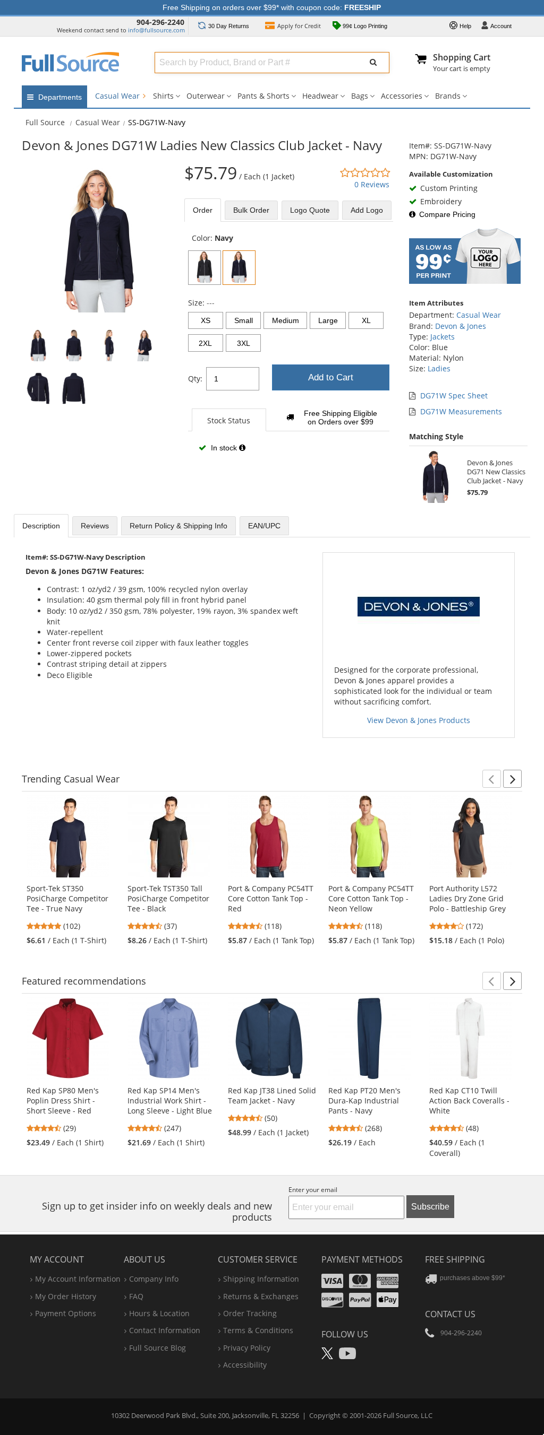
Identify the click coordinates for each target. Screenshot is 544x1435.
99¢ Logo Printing (364, 26)
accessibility (245, 1365)
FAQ (136, 1296)
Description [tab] (41, 525)
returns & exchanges (261, 1296)
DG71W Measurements (461, 411)
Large (328, 320)
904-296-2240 (160, 22)
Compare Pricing (447, 214)
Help (464, 26)
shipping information (261, 1279)
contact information (164, 1330)
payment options (65, 1313)
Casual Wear (118, 96)
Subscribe (430, 1206)
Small (243, 320)
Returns (228, 26)
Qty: (195, 378)
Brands (448, 96)
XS (205, 320)
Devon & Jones (460, 326)
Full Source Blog (157, 1348)
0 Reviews (371, 184)
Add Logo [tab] (367, 210)
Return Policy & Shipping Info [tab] (178, 525)
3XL (243, 343)
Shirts (163, 96)
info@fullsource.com (156, 30)
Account (501, 26)
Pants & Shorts (263, 96)
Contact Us (450, 1314)
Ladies (439, 368)
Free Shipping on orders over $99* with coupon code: (272, 7)
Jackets (442, 337)
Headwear (320, 96)
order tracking (250, 1313)
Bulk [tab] (251, 210)
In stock (224, 447)
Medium (285, 320)
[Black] (204, 267)
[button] (491, 779)
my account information (78, 1279)
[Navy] (239, 267)
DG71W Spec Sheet (454, 395)
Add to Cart (330, 377)
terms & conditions (258, 1330)
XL (366, 320)
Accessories (401, 96)
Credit (299, 26)
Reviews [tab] (95, 525)
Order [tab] (202, 210)
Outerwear (205, 96)
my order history (65, 1296)
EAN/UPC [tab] (264, 525)
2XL (205, 343)
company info (153, 1279)
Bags (359, 96)
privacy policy (246, 1348)
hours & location (159, 1313)
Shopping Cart (461, 57)
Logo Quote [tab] (310, 210)
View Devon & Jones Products (418, 720)
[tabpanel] (288, 349)
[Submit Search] (373, 63)
